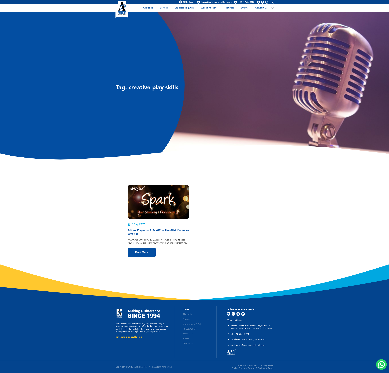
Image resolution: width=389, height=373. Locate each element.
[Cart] (272, 8)
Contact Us (261, 8)
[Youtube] (258, 2)
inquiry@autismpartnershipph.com (216, 2)
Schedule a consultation (128, 337)
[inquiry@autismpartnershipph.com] (198, 2)
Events (244, 8)
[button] (271, 2)
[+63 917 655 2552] (235, 2)
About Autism (208, 8)
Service (164, 8)
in (236, 345)
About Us (148, 8)
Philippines (188, 2)
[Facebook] (262, 2)
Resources (228, 8)
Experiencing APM (184, 8)
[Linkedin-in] (243, 314)
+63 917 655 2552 (246, 2)
